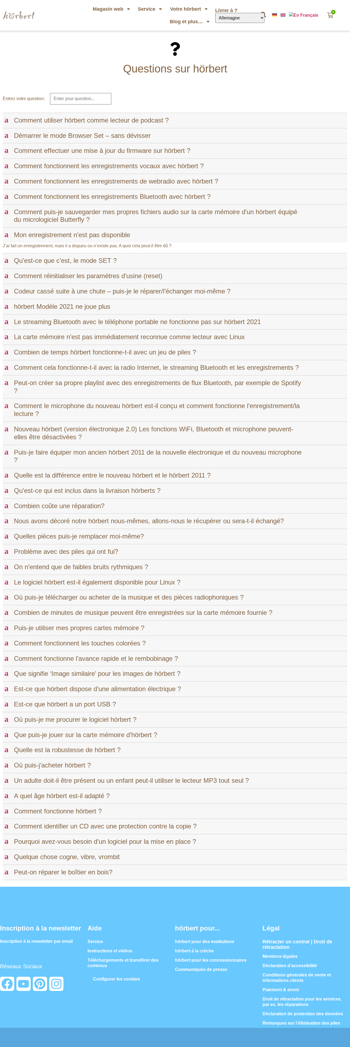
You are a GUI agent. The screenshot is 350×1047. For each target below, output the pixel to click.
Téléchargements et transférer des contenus (123, 963)
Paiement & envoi (280, 989)
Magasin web (108, 9)
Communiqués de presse (201, 969)
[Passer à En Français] (304, 15)
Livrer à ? (227, 10)
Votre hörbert (185, 9)
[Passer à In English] (284, 15)
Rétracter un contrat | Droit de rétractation (297, 944)
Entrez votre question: (24, 99)
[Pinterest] (40, 984)
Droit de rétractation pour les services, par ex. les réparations (302, 1002)
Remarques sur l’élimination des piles (301, 1023)
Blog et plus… (186, 21)
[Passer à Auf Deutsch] (275, 15)
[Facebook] (7, 984)
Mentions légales (280, 956)
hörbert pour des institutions (204, 941)
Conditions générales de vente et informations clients (296, 978)
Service (146, 9)
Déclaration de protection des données (302, 1013)
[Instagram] (56, 984)
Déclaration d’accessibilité (289, 965)
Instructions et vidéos (110, 951)
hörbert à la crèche (194, 951)
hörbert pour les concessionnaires (211, 960)
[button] (175, 120)
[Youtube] (23, 984)
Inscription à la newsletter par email (36, 941)
